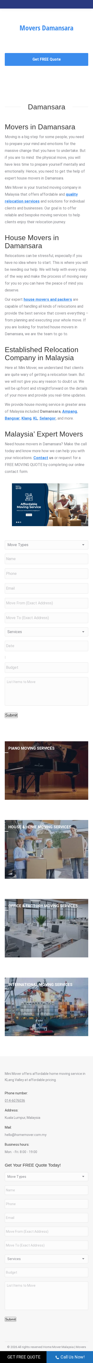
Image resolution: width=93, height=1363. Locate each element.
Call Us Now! (73, 1356)
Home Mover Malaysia (58, 1347)
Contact (40, 458)
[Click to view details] (46, 770)
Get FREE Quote (46, 59)
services (32, 201)
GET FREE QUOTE (24, 1356)
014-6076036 (15, 1100)
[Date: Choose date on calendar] (5, 657)
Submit (11, 715)
